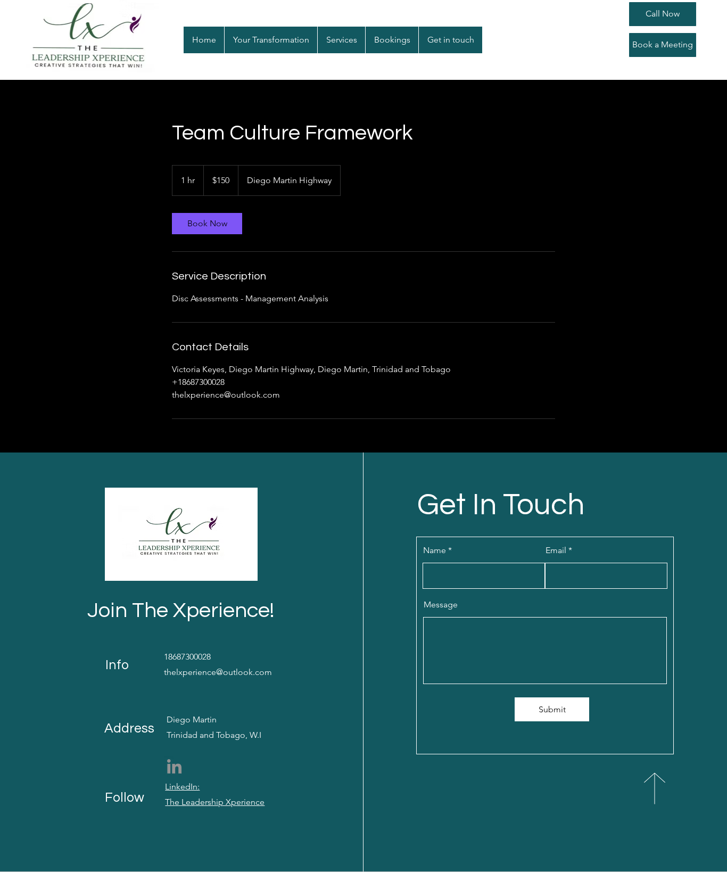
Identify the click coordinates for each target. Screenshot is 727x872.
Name (434, 550)
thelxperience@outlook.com (218, 672)
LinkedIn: (182, 786)
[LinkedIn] (174, 766)
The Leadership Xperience (215, 802)
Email (556, 550)
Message (441, 604)
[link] (207, 223)
